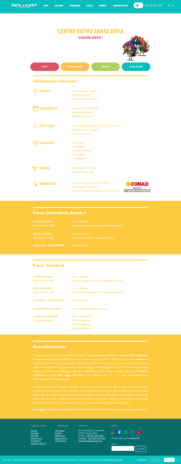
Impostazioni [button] (142, 460)
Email (115, 444)
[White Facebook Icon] (173, 5)
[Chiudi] (177, 460)
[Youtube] (139, 432)
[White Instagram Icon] (169, 5)
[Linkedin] (132, 432)
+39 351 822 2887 (95, 436)
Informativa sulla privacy (113, 460)
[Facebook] (119, 432)
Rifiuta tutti (156, 460)
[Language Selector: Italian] (138, 5)
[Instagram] (113, 432)
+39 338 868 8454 (97, 438)
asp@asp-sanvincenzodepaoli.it (131, 409)
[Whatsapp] (126, 432)
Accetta (169, 460)
